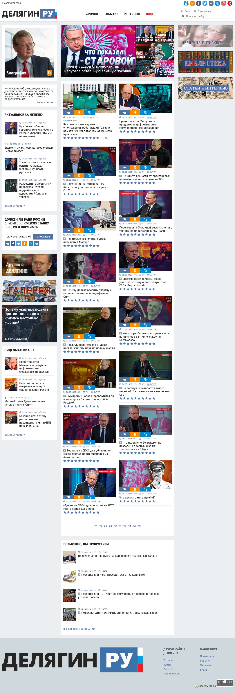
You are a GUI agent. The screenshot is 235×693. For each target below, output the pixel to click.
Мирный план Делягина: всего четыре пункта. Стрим (25, 403)
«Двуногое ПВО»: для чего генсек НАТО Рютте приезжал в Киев (89, 507)
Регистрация (204, 11)
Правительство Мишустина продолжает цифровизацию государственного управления (139, 124)
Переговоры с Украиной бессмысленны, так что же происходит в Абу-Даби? (145, 229)
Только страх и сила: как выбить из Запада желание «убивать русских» (35, 167)
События (111, 14)
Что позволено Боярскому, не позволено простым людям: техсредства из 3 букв (140, 446)
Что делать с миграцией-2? (137, 497)
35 (139, 526)
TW (18, 243)
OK (24, 243)
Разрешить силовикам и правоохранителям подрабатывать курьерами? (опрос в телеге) (35, 190)
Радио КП (168, 669)
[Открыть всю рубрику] (205, 36)
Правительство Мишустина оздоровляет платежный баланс (117, 555)
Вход (187, 11)
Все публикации (15, 205)
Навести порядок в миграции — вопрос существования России (34, 386)
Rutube (167, 664)
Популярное (89, 14)
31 (120, 526)
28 (105, 526)
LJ (31, 243)
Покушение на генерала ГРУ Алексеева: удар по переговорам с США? (86, 187)
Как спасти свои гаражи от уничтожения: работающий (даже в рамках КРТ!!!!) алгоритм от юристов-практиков (88, 129)
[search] (183, 16)
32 (124, 526)
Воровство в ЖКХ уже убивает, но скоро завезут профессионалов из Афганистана (87, 454)
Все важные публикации (79, 629)
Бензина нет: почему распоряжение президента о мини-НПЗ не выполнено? (35, 421)
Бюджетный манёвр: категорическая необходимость (29, 149)
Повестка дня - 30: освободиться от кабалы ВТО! (113, 574)
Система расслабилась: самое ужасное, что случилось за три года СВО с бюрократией (142, 282)
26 (95, 526)
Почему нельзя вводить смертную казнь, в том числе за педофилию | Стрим (87, 293)
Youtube (168, 660)
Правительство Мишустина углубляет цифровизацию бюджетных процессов (34, 366)
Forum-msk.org (171, 673)
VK (7, 243)
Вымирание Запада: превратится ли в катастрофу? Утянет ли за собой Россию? (88, 399)
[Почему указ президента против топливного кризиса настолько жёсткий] (29, 323)
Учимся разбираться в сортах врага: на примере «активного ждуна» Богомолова (144, 337)
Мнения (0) (36, 243)
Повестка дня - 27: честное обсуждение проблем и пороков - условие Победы (120, 595)
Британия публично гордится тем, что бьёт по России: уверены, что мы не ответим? (36, 131)
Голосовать (43, 236)
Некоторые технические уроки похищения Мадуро (84, 240)
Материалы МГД (71, 120)
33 (129, 526)
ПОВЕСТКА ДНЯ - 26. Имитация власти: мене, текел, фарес (119, 612)
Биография (16, 73)
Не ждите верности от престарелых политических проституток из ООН (144, 177)
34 (134, 526)
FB (13, 243)
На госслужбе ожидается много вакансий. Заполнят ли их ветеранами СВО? (144, 391)
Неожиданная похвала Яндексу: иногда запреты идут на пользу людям (89, 346)
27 (100, 526)
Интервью (132, 14)
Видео (151, 14)
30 (115, 526)
